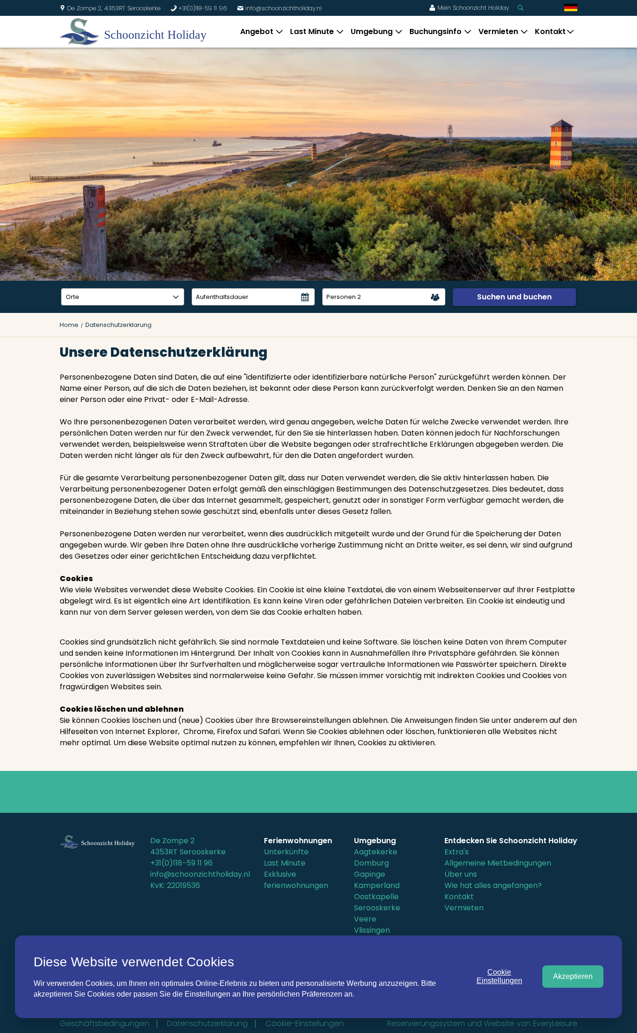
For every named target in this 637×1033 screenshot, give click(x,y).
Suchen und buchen (514, 296)
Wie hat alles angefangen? (493, 885)
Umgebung (372, 31)
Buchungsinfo (435, 31)
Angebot (256, 31)
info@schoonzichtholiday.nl (279, 8)
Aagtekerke (375, 851)
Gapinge (369, 874)
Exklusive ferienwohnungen (296, 880)
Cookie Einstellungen (499, 976)
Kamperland (377, 885)
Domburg (371, 863)
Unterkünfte (286, 851)
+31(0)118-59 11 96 (198, 8)
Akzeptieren (573, 976)
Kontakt (550, 31)
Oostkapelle (376, 896)
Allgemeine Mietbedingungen (497, 863)
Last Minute (312, 31)
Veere (365, 919)
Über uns (460, 874)
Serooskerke (377, 907)
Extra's (456, 851)
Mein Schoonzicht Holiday (469, 8)
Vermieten (498, 31)
